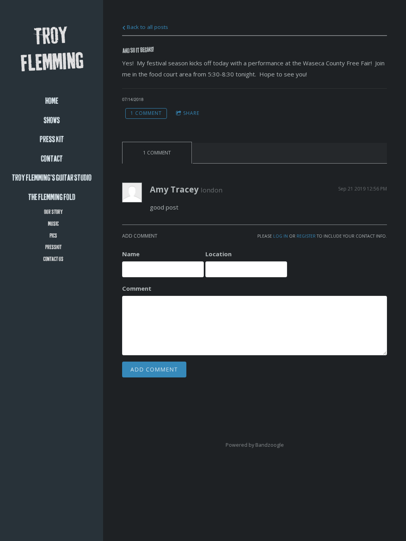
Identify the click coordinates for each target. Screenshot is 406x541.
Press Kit (52, 139)
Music (53, 224)
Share (191, 113)
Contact (52, 159)
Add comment (154, 369)
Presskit (53, 247)
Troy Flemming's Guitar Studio (52, 178)
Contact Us (53, 259)
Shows (52, 120)
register (306, 236)
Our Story (53, 212)
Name (131, 254)
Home (51, 101)
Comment (136, 288)
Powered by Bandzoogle (255, 445)
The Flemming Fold (51, 197)
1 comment (146, 113)
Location (218, 254)
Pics (53, 236)
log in (280, 236)
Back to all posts (146, 26)
